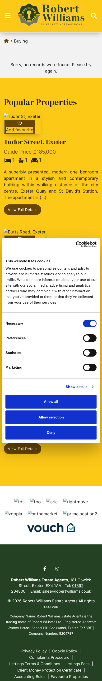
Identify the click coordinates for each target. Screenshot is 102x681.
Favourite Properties (69, 676)
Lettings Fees (77, 663)
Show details (76, 387)
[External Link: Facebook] (44, 568)
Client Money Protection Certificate (49, 670)
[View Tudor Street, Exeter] (22, 116)
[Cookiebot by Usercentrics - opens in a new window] (76, 244)
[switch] (90, 338)
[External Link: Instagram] (57, 568)
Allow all (51, 402)
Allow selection (51, 417)
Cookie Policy (64, 651)
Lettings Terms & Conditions (34, 663)
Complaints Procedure (49, 657)
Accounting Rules (29, 676)
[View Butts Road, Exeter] (25, 231)
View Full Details (22, 209)
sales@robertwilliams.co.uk (66, 591)
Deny (51, 433)
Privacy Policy (34, 651)
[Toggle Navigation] (7, 16)
